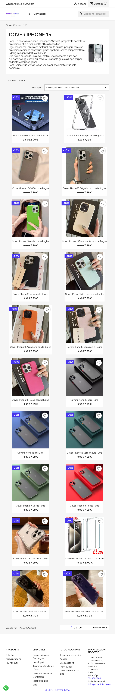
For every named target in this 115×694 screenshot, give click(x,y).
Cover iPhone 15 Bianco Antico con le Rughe (84, 241)
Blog (35, 684)
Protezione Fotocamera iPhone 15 (30, 135)
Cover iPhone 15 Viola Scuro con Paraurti (84, 611)
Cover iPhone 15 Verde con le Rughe (30, 241)
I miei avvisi (66, 666)
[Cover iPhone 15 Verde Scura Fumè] (84, 429)
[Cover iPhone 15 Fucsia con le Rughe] (30, 377)
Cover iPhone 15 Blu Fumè (31, 452)
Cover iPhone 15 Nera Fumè (84, 399)
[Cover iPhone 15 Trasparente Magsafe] (84, 112)
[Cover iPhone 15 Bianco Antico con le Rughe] (84, 218)
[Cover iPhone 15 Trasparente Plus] (30, 535)
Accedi (63, 658)
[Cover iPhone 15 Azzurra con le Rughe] (85, 271)
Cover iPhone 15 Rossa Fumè (84, 505)
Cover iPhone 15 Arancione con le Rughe (30, 347)
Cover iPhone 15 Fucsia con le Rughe (30, 399)
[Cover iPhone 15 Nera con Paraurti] (30, 588)
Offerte (10, 655)
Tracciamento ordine (70, 655)
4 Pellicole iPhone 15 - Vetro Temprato (84, 558)
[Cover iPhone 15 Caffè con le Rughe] (30, 165)
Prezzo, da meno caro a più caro (77, 87)
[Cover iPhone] (12, 13)
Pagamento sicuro (42, 673)
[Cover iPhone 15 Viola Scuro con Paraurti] (84, 588)
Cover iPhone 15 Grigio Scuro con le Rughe (84, 188)
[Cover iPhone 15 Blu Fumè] (30, 429)
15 (29, 13)
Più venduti (12, 662)
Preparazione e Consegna (41, 657)
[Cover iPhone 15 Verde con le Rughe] (31, 218)
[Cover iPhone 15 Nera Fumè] (84, 377)
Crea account (67, 662)
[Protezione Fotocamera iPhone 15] (30, 112)
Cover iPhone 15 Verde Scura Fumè (84, 452)
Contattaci (40, 13)
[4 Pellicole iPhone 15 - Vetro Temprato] (84, 535)
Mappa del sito (40, 680)
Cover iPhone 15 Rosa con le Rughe (84, 347)
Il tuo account (70, 649)
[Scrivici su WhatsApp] (6, 688)
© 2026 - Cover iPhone (57, 690)
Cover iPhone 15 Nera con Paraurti (30, 611)
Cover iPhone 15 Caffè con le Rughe (30, 188)
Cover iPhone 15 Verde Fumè (30, 505)
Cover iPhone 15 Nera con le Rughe (30, 294)
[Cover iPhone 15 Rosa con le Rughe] (84, 324)
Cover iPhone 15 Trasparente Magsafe (84, 135)
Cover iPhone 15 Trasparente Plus (30, 558)
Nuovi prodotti (13, 658)
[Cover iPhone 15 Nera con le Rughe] (30, 271)
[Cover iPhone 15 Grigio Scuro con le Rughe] (84, 165)
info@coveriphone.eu (99, 684)
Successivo (100, 628)
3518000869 (26, 3)
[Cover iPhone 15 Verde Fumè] (30, 482)
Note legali (38, 662)
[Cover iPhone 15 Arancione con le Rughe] (30, 324)
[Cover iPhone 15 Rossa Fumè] (84, 482)
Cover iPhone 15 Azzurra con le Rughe (84, 294)
